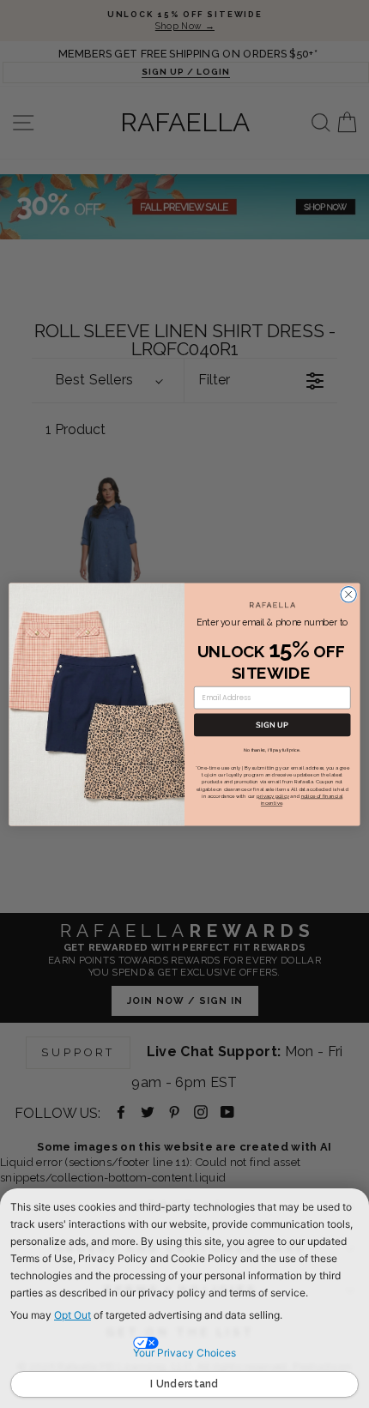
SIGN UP (272, 724)
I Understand (184, 1384)
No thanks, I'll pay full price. (272, 749)
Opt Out (72, 1314)
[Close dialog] (348, 593)
